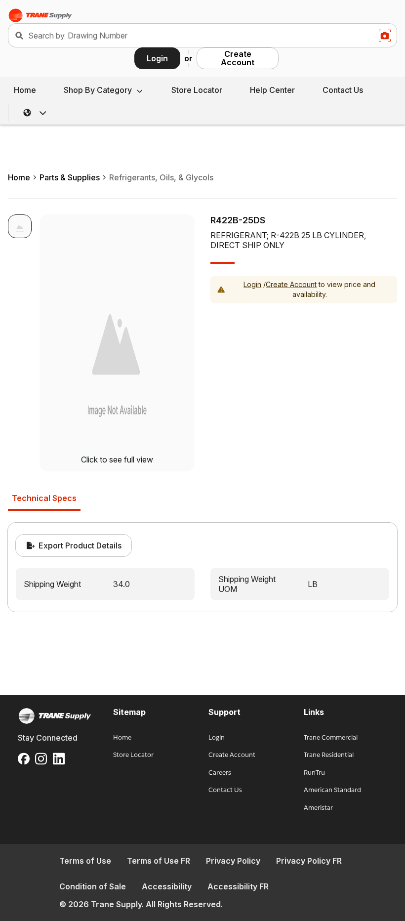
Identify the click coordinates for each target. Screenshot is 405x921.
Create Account (237, 58)
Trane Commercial (331, 737)
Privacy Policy (233, 861)
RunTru (314, 772)
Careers (219, 772)
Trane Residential (329, 755)
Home (25, 90)
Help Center (272, 90)
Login (157, 58)
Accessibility (167, 886)
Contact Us (343, 90)
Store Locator (196, 90)
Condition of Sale (92, 886)
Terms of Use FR (158, 861)
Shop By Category (98, 90)
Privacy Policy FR (309, 861)
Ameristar (318, 807)
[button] (35, 113)
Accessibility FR (238, 886)
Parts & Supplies (70, 177)
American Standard (332, 790)
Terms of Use (85, 861)
